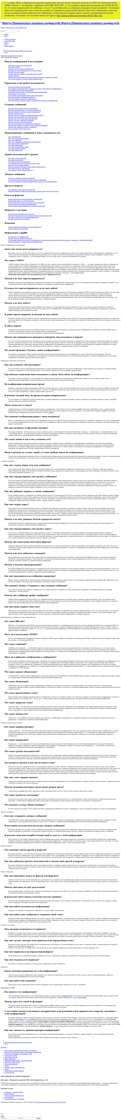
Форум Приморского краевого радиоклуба (90, 23)
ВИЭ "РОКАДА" (10, 1059)
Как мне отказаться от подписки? (19, 219)
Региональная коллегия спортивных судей (18, 1054)
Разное (7, 1069)
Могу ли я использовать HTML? (18, 138)
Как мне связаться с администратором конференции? (25, 242)
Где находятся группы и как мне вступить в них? (24, 163)
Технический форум (11, 1064)
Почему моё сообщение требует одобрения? (22, 127)
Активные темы (10, 41)
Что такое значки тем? (15, 150)
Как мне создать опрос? (16, 113)
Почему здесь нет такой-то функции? (20, 238)
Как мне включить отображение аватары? (21, 97)
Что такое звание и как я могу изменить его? (22, 99)
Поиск (7, 42)
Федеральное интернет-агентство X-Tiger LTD (51, 1102)
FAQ (6, 36)
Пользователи (9, 1097)
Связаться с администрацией (14, 1092)
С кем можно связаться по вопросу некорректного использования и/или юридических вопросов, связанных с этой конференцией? (50, 240)
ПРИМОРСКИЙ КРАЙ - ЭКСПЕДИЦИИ (18, 1060)
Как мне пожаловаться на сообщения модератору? (24, 124)
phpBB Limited (67, 996)
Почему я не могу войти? (16, 72)
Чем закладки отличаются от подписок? (21, 214)
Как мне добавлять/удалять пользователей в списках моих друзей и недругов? (33, 191)
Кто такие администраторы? (17, 158)
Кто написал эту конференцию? (18, 237)
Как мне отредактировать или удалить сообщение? (24, 110)
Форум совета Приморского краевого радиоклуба (21, 1050)
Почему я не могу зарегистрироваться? (20, 69)
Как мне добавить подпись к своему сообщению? (24, 112)
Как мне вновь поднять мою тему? (19, 129)
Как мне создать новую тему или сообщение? (23, 108)
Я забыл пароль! (13, 75)
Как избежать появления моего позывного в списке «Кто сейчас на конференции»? (35, 89)
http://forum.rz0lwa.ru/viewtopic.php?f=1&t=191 (79, 15)
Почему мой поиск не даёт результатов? (21, 201)
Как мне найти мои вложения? (18, 229)
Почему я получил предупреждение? (20, 122)
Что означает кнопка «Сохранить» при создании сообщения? (28, 125)
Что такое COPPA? (14, 67)
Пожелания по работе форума (14, 1071)
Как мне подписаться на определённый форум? (23, 217)
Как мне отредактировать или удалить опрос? (23, 117)
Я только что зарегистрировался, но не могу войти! (24, 70)
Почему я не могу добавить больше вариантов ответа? (25, 115)
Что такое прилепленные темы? (18, 147)
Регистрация (10, 27)
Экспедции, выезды (11, 1057)
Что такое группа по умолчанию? (19, 168)
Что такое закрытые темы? (16, 148)
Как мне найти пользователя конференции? (22, 204)
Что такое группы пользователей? (19, 162)
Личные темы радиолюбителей (15, 1067)
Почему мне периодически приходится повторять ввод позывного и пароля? (33, 77)
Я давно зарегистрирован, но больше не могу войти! (25, 74)
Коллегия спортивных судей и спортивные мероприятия (23, 1052)
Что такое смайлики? (15, 140)
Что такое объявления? (15, 145)
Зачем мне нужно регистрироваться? (20, 65)
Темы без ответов (10, 39)
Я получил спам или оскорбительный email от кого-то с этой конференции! (32, 181)
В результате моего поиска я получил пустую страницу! (26, 202)
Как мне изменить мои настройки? (19, 87)
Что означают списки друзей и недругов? (21, 189)
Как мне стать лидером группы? (18, 165)
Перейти (3, 1047)
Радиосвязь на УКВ (11, 1055)
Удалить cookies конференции (14, 1095)
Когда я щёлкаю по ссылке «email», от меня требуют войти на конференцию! (33, 100)
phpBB (50, 412)
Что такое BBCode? (14, 137)
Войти (3, 27)
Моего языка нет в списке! (17, 94)
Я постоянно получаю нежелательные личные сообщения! (27, 180)
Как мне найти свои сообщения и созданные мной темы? (26, 206)
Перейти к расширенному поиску (11, 56)
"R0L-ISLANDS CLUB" (12, 1062)
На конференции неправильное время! (20, 90)
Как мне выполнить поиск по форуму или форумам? (25, 199)
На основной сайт (21, 27)
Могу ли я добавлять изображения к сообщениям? (24, 142)
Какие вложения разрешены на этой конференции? (24, 227)
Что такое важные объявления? (18, 143)
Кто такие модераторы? (15, 160)
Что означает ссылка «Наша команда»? (20, 170)
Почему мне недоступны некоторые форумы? (23, 118)
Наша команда (9, 46)
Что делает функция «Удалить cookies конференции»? (25, 79)
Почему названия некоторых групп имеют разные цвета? (26, 167)
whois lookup (19, 1019)
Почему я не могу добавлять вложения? (21, 120)
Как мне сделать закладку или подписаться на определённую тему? (30, 215)
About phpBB (81, 997)
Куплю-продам (9, 1072)
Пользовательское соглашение (14, 1099)
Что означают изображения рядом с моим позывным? (25, 95)
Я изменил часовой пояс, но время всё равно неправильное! (27, 92)
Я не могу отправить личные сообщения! (21, 178)
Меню (7, 34)
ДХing (7, 1066)
